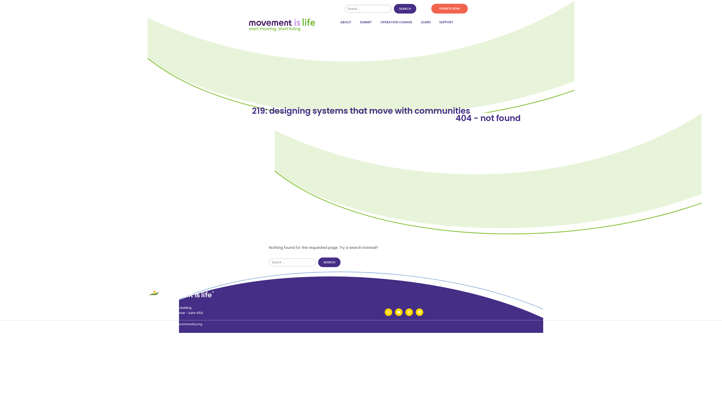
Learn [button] (426, 22)
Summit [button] (366, 22)
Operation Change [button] (396, 22)
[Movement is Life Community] (282, 25)
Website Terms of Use (175, 341)
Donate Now (449, 8)
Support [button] (446, 22)
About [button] (345, 22)
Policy (152, 341)
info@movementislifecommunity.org (175, 324)
